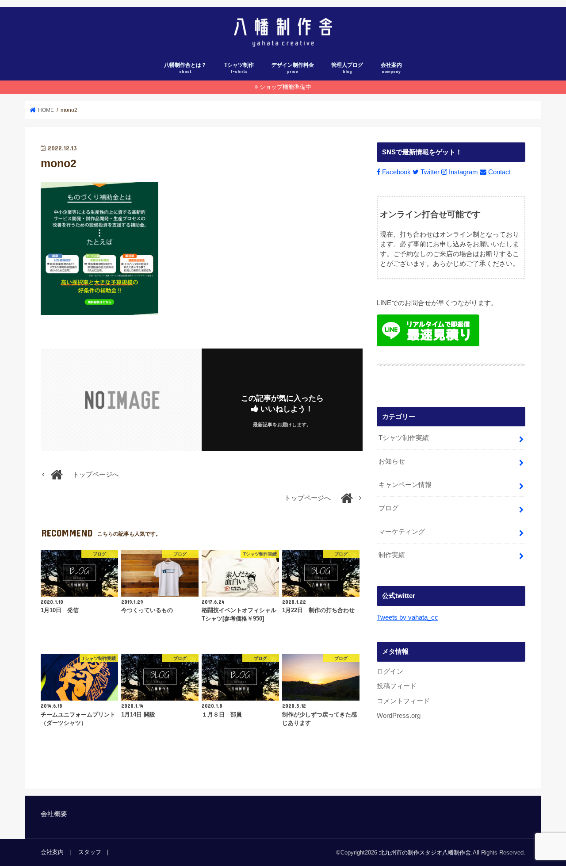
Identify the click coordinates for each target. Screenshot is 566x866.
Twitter (429, 172)
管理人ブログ (347, 68)
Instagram (462, 172)
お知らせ (392, 461)
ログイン (390, 671)
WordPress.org (399, 715)
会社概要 (54, 813)
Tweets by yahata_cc (407, 617)
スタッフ (89, 852)
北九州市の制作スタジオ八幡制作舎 (425, 852)
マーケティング (402, 531)
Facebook (395, 172)
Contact (498, 172)
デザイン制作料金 (293, 68)
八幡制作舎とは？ (185, 68)
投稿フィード (397, 686)
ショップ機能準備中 (285, 87)
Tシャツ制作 (239, 68)
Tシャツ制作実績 (404, 437)
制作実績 (392, 555)
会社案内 (391, 68)
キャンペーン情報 (405, 484)
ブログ (388, 508)
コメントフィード (403, 701)
